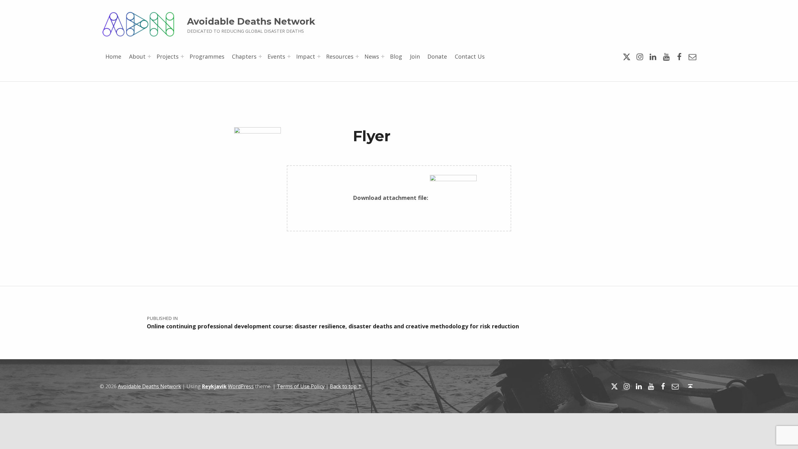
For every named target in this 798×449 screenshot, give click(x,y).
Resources (339, 56)
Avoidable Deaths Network (251, 21)
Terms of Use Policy (300, 386)
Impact (305, 56)
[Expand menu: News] (382, 56)
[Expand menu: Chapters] (260, 56)
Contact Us (470, 56)
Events (276, 56)
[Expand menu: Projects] (182, 56)
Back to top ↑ (346, 386)
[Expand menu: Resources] (357, 56)
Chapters (244, 56)
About (137, 56)
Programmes (207, 56)
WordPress (241, 386)
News (371, 56)
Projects (167, 56)
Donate (437, 56)
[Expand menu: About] (149, 56)
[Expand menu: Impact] (318, 56)
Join (415, 56)
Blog (396, 56)
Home (113, 56)
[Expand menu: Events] (289, 56)
